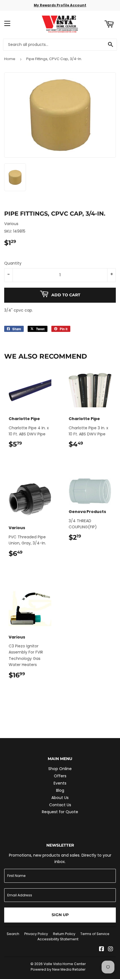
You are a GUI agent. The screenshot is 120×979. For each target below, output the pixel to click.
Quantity (12, 263)
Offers (60, 776)
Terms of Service (94, 933)
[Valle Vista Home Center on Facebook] (101, 949)
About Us (60, 797)
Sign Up (60, 914)
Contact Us (60, 805)
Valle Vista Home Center (65, 963)
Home (9, 58)
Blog (60, 790)
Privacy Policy (36, 933)
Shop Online (60, 768)
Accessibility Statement (57, 939)
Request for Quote (60, 812)
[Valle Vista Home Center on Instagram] (110, 949)
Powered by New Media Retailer (58, 969)
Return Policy (64, 933)
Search (13, 933)
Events (60, 783)
